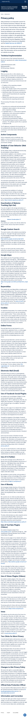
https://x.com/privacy (14, 481)
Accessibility (15, 712)
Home (2, 14)
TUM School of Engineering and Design (9, 7)
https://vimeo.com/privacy (15, 608)
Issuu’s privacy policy (10, 633)
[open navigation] (25, 1)
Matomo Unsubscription (13, 219)
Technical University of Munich (7, 8)
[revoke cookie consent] (24, 714)
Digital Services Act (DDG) (12, 43)
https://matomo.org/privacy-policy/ (13, 200)
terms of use (19, 301)
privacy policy (4, 303)
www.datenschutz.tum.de (7, 693)
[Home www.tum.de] (24, 7)
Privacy (2, 712)
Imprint (8, 712)
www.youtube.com (5, 531)
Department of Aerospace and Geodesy (9, 6)
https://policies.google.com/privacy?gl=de (11, 239)
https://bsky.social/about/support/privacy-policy (13, 522)
